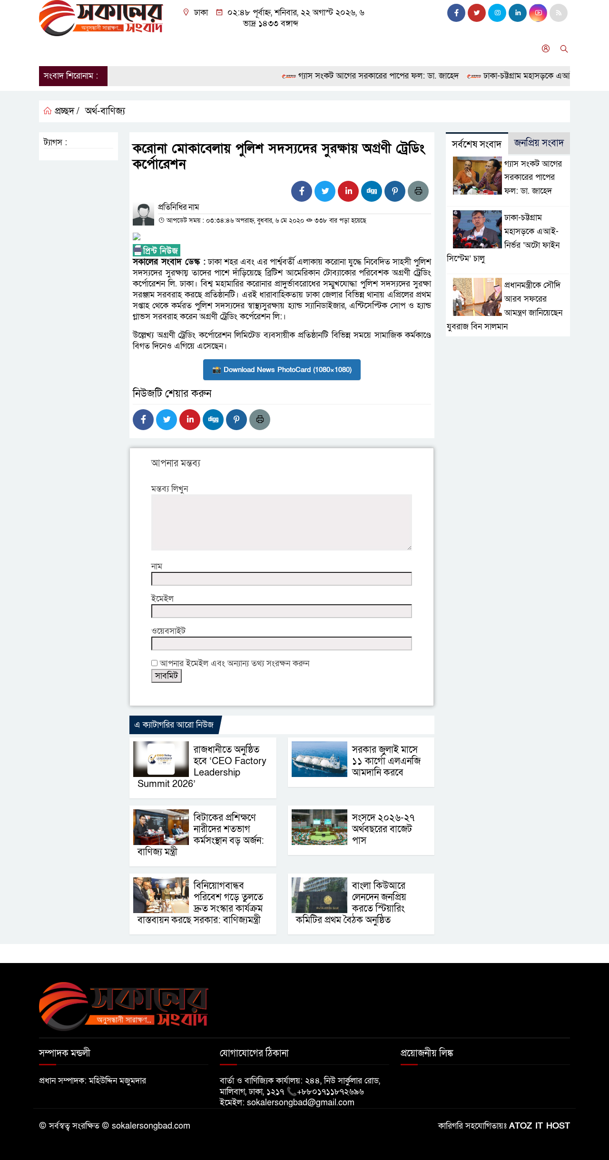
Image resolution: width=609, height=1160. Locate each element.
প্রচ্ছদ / (65, 111)
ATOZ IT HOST (539, 1126)
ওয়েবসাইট (168, 631)
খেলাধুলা (285, 48)
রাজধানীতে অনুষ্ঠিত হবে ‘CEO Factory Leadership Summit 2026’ (202, 767)
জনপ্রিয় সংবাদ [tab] (539, 143)
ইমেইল (162, 598)
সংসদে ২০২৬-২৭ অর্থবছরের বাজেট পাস (383, 829)
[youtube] (538, 13)
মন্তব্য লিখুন (169, 488)
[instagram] (497, 13)
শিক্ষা (319, 48)
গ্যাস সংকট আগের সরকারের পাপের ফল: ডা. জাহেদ (363, 75)
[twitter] (477, 13)
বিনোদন (248, 48)
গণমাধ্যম (352, 48)
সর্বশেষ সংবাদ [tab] (476, 144)
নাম (156, 566)
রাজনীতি (119, 48)
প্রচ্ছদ (52, 48)
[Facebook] (301, 191)
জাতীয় (83, 48)
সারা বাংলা (160, 48)
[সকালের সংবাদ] (101, 17)
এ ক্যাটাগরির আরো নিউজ (174, 724)
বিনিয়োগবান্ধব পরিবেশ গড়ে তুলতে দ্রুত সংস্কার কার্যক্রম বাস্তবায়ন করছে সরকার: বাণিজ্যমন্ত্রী (200, 903)
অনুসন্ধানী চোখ (432, 48)
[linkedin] (518, 13)
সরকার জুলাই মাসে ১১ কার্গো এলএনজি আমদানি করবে (386, 761)
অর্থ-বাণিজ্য (105, 111)
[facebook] (456, 13)
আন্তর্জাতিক (206, 48)
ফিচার (387, 48)
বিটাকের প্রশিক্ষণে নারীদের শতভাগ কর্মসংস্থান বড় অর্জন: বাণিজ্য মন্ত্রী (201, 835)
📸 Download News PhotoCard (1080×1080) (282, 369)
